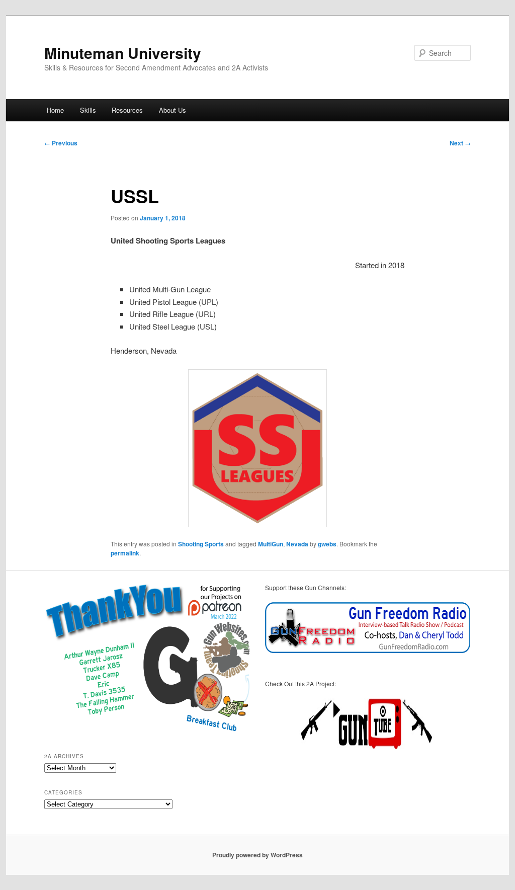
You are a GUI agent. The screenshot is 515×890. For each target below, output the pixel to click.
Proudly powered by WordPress (257, 854)
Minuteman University (122, 52)
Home (55, 110)
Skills (88, 110)
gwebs (327, 543)
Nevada (297, 543)
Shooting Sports (201, 543)
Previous (60, 142)
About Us (172, 110)
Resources (127, 110)
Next (460, 142)
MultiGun (270, 543)
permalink (125, 552)
